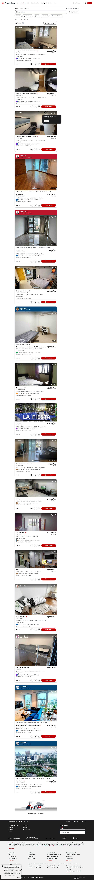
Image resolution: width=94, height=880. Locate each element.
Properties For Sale (51, 853)
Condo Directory (31, 854)
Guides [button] (50, 3)
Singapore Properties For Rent (73, 854)
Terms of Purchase (40, 877)
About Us (11, 827)
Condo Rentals (69, 858)
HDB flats (51, 845)
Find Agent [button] (44, 3)
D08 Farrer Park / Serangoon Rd (73, 871)
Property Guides (12, 856)
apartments (45, 845)
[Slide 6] (38, 188)
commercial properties (75, 845)
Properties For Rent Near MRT (34, 867)
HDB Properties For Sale (52, 856)
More (55, 3)
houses (66, 845)
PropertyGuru (12, 853)
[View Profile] (19, 27)
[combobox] (42, 12)
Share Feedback (26, 829)
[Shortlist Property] (55, 28)
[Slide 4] (36, 188)
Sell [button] (28, 3)
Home (16, 8)
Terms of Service (23, 877)
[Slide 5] (37, 188)
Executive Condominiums (58, 845)
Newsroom (25, 827)
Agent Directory (31, 858)
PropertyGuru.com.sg (13, 842)
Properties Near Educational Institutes (56, 864)
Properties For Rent (71, 853)
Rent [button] (22, 3)
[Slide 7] (39, 47)
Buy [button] (17, 3)
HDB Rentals (69, 856)
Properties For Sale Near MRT (34, 865)
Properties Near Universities (53, 865)
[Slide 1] (32, 47)
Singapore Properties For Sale (54, 854)
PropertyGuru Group (14, 825)
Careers (10, 831)
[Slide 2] (33, 90)
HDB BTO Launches (13, 858)
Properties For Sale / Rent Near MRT (37, 864)
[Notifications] (85, 3)
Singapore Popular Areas (72, 864)
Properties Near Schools (52, 867)
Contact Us (25, 825)
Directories (30, 853)
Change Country (64, 825)
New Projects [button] (35, 3)
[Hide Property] (52, 28)
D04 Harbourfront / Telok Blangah (73, 865)
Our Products (11, 829)
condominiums (39, 845)
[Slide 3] (34, 188)
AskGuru (10, 854)
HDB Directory (31, 856)
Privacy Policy (17, 870)
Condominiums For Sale (52, 858)
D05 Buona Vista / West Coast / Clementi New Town (75, 868)
